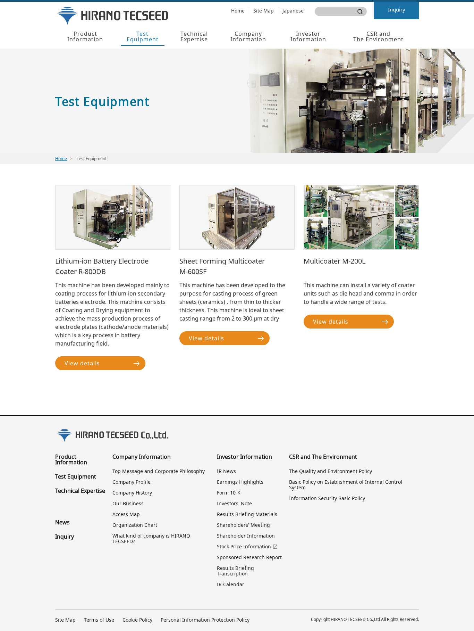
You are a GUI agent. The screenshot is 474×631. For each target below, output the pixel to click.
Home (238, 10)
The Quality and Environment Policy (330, 471)
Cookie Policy (137, 619)
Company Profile (131, 482)
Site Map (263, 10)
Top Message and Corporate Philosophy (158, 471)
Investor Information (244, 456)
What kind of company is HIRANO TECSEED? (151, 538)
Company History (132, 492)
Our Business (128, 503)
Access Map (126, 514)
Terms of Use (99, 619)
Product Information (71, 459)
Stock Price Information (244, 546)
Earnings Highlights (240, 482)
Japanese (293, 10)
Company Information (141, 456)
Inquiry (396, 9)
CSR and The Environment (323, 456)
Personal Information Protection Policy (205, 619)
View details (82, 363)
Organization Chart (134, 525)
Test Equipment (75, 476)
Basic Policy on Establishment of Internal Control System (345, 485)
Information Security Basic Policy (327, 498)
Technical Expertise (80, 491)
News (62, 522)
